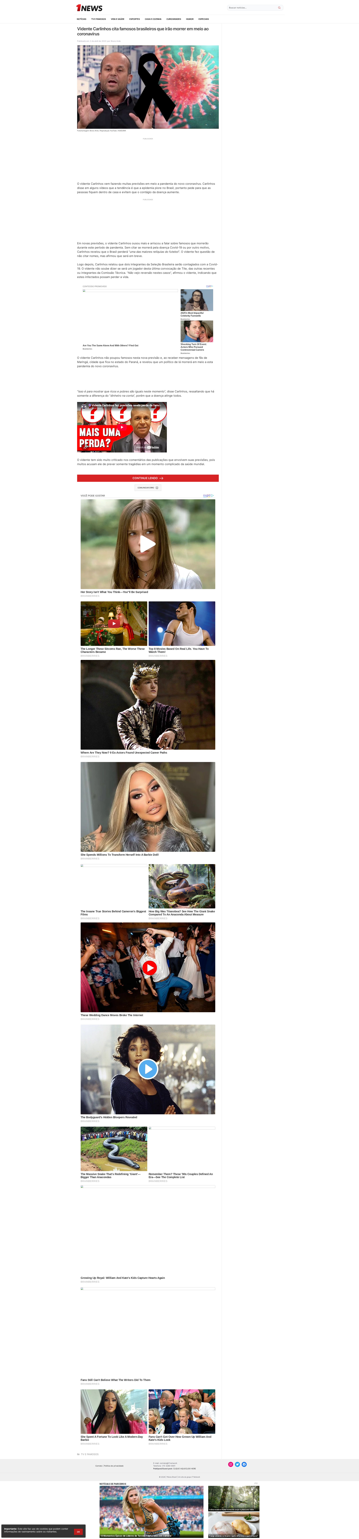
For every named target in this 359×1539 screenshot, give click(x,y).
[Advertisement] (148, 159)
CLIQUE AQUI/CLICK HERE (184, 1468)
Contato (98, 1466)
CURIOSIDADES (173, 19)
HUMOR (190, 19)
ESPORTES (134, 19)
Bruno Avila (116, 41)
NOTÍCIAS (81, 19)
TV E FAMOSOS (98, 19)
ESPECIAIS (204, 19)
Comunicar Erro (146, 488)
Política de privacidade (114, 1466)
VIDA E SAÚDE (117, 19)
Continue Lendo (145, 478)
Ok (78, 1532)
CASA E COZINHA (153, 19)
